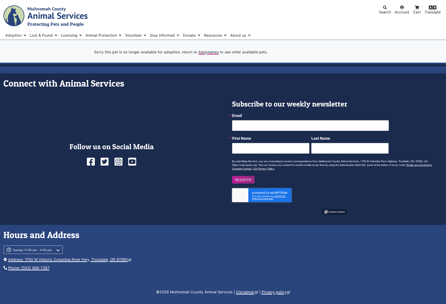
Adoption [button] (14, 35)
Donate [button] (190, 35)
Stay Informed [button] (163, 35)
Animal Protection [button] (101, 35)
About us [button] (238, 35)
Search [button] (385, 12)
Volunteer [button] (134, 35)
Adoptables (208, 52)
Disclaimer (245, 292)
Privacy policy (274, 292)
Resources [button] (213, 35)
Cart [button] (417, 12)
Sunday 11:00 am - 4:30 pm (32, 250)
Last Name (320, 138)
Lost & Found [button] (42, 35)
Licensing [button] (70, 35)
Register (243, 180)
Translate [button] (433, 12)
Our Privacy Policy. (264, 168)
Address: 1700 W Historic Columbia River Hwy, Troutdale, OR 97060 (68, 259)
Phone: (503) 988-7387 (28, 267)
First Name (241, 138)
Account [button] (402, 12)
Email (237, 115)
